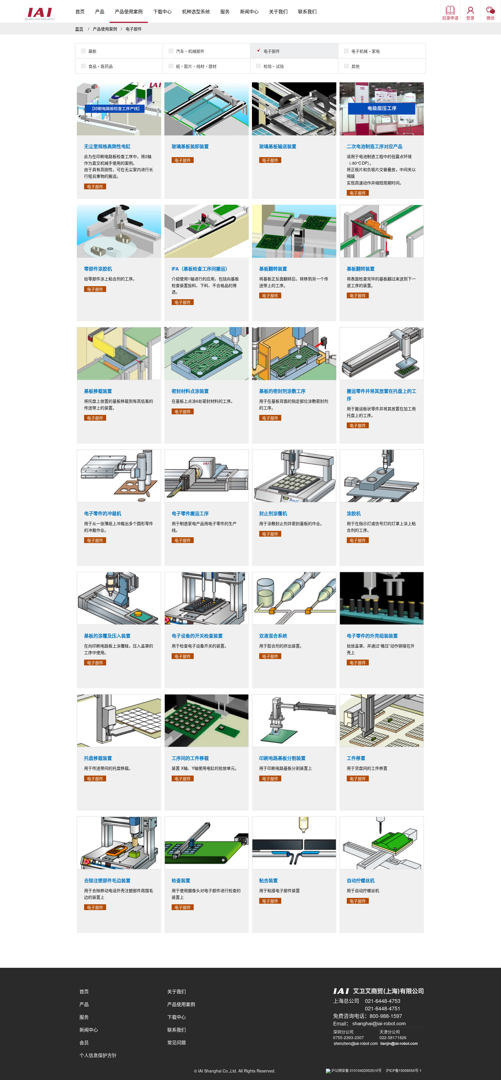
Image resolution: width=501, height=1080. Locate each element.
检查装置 (181, 880)
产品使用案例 (129, 11)
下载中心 (162, 11)
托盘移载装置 (98, 758)
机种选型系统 (196, 11)
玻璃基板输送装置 (277, 146)
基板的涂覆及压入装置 (107, 635)
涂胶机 (354, 513)
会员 (84, 1042)
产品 (99, 11)
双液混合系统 (273, 635)
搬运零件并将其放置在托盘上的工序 (381, 395)
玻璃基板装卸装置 (190, 146)
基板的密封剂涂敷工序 (282, 391)
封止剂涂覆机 (273, 513)
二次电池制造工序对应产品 (374, 146)
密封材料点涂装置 (190, 391)
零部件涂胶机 (98, 268)
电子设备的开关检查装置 (197, 635)
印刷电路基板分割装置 (282, 758)
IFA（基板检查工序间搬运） (201, 268)
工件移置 (356, 758)
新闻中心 (249, 11)
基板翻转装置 (273, 268)
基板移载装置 (98, 391)
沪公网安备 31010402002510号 (358, 1070)
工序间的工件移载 (190, 758)
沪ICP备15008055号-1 (404, 1070)
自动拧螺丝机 (361, 880)
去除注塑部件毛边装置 (107, 880)
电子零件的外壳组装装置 (372, 635)
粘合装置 (268, 880)
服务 (225, 11)
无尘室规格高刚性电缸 (107, 146)
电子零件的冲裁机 (102, 513)
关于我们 (278, 11)
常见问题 (176, 1042)
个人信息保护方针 (98, 1055)
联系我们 (307, 11)
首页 (80, 11)
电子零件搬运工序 (190, 513)
